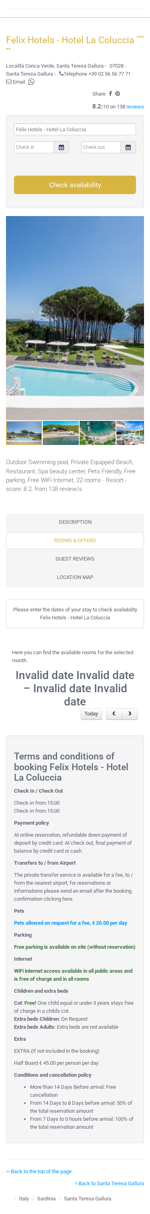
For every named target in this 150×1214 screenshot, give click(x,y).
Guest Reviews (75, 559)
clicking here (58, 899)
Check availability (75, 185)
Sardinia (46, 1199)
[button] (136, 318)
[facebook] (110, 94)
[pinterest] (117, 94)
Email (18, 82)
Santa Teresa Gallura (87, 1199)
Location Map (75, 577)
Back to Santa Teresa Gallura (110, 1183)
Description (75, 522)
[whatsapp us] (31, 82)
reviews (135, 107)
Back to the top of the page (41, 1171)
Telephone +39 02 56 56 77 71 (97, 74)
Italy (24, 1199)
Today (91, 714)
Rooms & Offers (75, 540)
